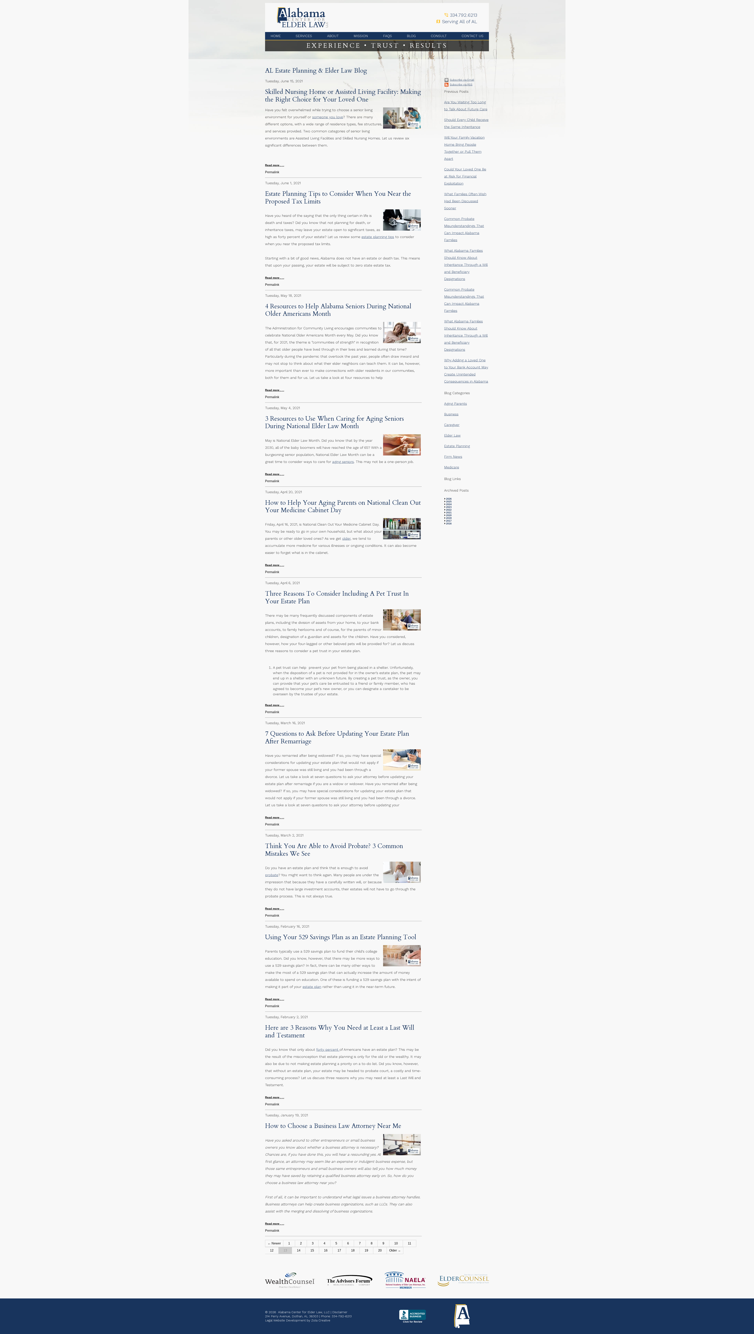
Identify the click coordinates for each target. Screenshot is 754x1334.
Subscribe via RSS (461, 84)
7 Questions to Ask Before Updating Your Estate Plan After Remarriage (337, 737)
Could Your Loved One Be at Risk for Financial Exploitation (465, 176)
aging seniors (343, 462)
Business (451, 414)
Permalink (272, 172)
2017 (449, 520)
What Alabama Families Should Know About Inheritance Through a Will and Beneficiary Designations (466, 264)
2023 (449, 507)
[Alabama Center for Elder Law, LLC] (302, 17)
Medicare (451, 467)
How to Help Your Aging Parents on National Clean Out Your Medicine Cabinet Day (343, 506)
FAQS (387, 36)
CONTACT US (472, 36)
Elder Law (452, 435)
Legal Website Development (285, 1320)
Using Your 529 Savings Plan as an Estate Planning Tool (340, 937)
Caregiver (451, 425)
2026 (449, 499)
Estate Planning (457, 446)
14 (298, 1250)
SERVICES (304, 36)
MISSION (361, 36)
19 (366, 1250)
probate (271, 875)
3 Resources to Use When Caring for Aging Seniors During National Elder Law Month (334, 422)
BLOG (411, 36)
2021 (449, 512)
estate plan (312, 987)
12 (272, 1250)
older (346, 538)
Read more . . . (274, 165)
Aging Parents (455, 403)
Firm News (453, 456)
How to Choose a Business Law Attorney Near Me (333, 1126)
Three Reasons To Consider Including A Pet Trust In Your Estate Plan (337, 597)
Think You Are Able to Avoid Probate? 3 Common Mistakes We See (334, 850)
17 (339, 1250)
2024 (449, 504)
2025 (449, 501)
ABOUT (333, 36)
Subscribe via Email (462, 79)
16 (326, 1250)
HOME (276, 36)
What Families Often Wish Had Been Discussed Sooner (465, 201)
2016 (449, 523)
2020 (449, 515)
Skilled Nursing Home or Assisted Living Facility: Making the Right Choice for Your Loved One (343, 96)
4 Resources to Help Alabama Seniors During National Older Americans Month (338, 310)
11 (409, 1243)
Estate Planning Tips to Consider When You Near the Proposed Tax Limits (338, 198)
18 (353, 1250)
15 (312, 1250)
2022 (449, 509)
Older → (395, 1250)
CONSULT (439, 36)
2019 (449, 518)
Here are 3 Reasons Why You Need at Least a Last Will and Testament (339, 1031)
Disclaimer (339, 1312)
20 (380, 1250)
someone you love (327, 117)
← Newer (274, 1243)
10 (396, 1243)
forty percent (327, 1049)
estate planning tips (377, 237)
